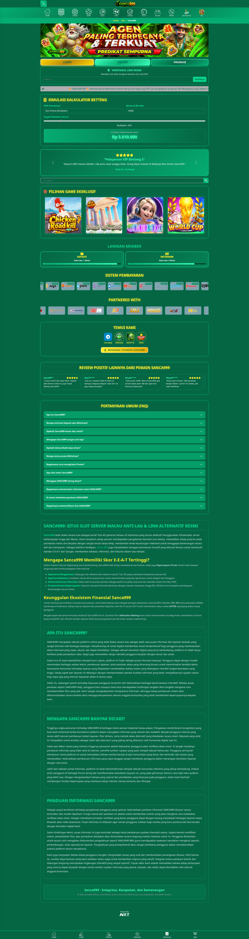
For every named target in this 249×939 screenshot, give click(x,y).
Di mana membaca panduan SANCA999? (67, 497)
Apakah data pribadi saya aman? (63, 447)
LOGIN (67, 62)
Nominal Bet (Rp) (135, 105)
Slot (123, 20)
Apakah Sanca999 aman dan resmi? (64, 431)
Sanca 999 (102, 547)
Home (116, 20)
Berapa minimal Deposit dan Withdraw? (67, 423)
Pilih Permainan (52, 105)
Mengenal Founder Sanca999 (126, 350)
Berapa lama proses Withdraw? (62, 456)
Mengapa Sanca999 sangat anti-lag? (65, 439)
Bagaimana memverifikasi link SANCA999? (68, 505)
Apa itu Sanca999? (55, 414)
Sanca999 (49, 535)
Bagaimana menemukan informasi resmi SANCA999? (73, 489)
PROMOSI (180, 62)
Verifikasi (200, 79)
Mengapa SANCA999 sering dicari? (64, 481)
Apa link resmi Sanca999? (59, 472)
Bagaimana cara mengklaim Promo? (65, 464)
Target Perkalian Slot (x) (56, 116)
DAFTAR (122, 62)
